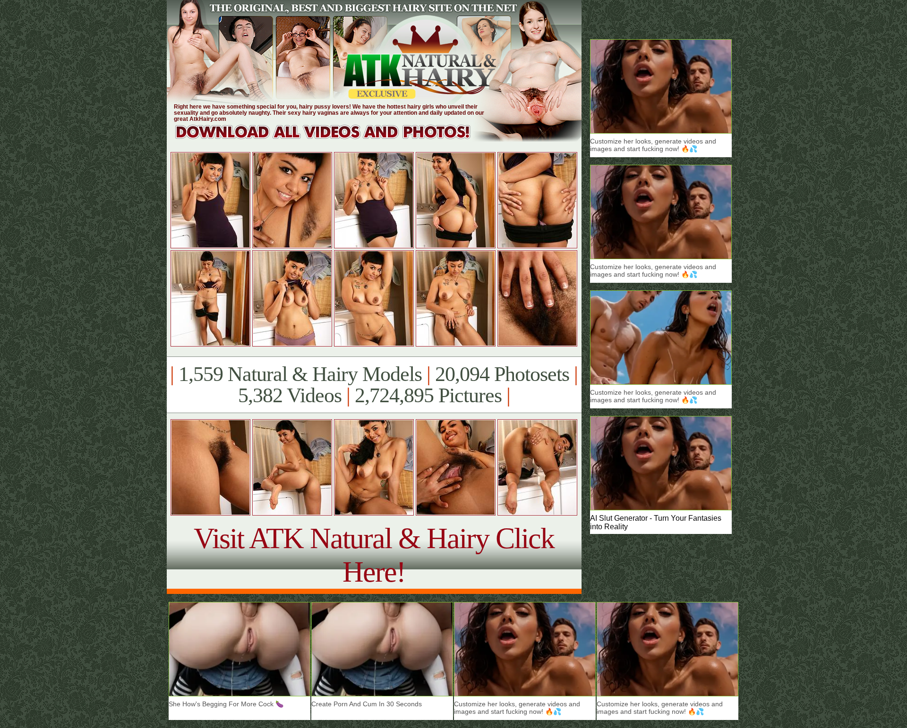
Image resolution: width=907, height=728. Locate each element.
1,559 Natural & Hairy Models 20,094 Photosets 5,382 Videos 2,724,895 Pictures (374, 385)
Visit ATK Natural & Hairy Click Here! (374, 555)
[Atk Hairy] (332, 139)
